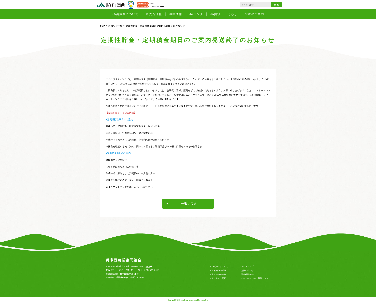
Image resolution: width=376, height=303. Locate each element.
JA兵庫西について (220, 266)
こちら (149, 187)
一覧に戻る (189, 203)
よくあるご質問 (219, 278)
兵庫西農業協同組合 (124, 260)
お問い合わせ (247, 270)
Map (148, 266)
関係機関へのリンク (250, 274)
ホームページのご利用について (255, 278)
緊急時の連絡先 (219, 274)
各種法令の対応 (219, 270)
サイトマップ (247, 266)
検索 (277, 4)
